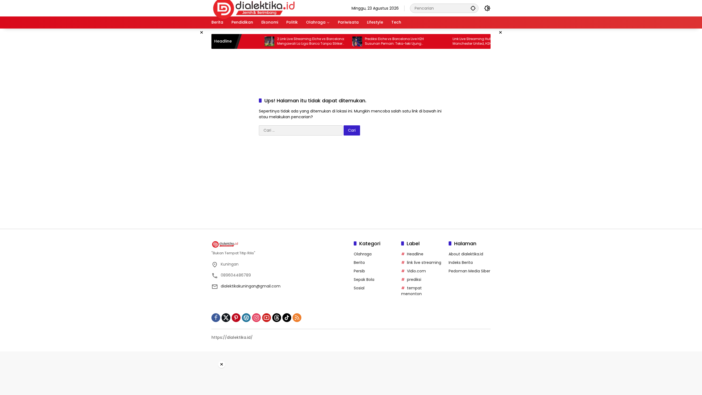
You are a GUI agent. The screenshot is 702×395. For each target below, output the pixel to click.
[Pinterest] (236, 317)
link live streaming (424, 262)
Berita (359, 262)
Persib (359, 271)
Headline (415, 254)
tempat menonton (411, 291)
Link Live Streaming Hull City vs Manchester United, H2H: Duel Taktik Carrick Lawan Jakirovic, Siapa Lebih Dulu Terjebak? (476, 41)
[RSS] (297, 317)
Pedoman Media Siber (469, 271)
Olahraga (363, 254)
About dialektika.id (466, 254)
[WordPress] (246, 317)
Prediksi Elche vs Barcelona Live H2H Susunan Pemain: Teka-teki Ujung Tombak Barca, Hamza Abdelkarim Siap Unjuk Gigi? (387, 41)
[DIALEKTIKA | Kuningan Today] (253, 8)
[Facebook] (215, 317)
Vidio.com (416, 271)
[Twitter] (226, 317)
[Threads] (276, 317)
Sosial (359, 288)
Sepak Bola (364, 279)
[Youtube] (266, 317)
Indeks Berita (461, 262)
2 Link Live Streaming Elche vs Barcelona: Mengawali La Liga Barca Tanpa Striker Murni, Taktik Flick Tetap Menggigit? (300, 41)
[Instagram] (256, 317)
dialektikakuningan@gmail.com (251, 286)
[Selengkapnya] (279, 244)
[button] (473, 8)
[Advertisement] (184, 111)
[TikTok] (286, 317)
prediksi (414, 279)
